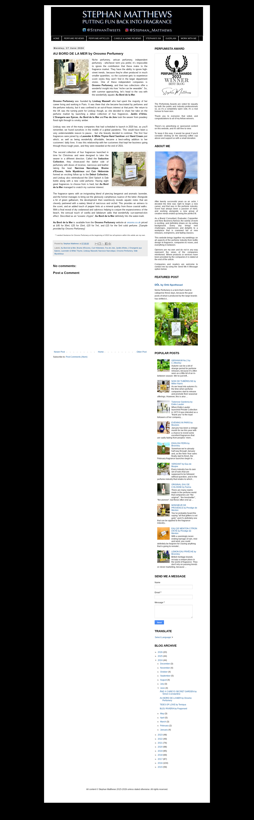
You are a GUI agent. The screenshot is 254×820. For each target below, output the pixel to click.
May (162, 713)
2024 (160, 660)
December (165, 664)
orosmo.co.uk (134, 222)
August (163, 680)
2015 (160, 767)
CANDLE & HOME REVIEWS (127, 38)
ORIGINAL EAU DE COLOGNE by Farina (181, 485)
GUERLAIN (171, 38)
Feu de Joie (110, 248)
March (163, 721)
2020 (160, 747)
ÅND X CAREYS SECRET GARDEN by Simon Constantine (178, 692)
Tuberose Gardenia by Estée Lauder (181, 403)
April (162, 718)
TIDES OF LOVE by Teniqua (173, 704)
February (164, 725)
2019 (160, 751)
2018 (160, 755)
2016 (160, 763)
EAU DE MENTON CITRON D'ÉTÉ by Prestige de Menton (184, 531)
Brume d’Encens (84, 248)
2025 (160, 656)
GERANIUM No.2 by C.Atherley (180, 361)
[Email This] (96, 243)
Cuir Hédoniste (98, 248)
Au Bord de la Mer (68, 248)
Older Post (142, 352)
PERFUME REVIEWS (74, 38)
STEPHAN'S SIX (153, 38)
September (165, 676)
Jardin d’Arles (121, 248)
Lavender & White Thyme (71, 251)
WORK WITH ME (188, 38)
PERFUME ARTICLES (99, 38)
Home (101, 352)
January (164, 730)
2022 (160, 739)
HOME (56, 38)
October (164, 672)
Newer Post (59, 352)
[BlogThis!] (99, 243)
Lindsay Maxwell (90, 251)
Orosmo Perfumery (125, 251)
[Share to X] (103, 243)
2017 (160, 759)
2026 (160, 652)
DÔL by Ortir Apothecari (169, 284)
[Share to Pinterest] (109, 243)
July (162, 684)
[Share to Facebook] (106, 243)
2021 (160, 743)
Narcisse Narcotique (107, 251)
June (162, 688)
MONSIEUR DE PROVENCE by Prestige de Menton (184, 507)
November (165, 668)
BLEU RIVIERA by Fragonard (173, 708)
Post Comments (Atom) (76, 357)
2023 (160, 735)
